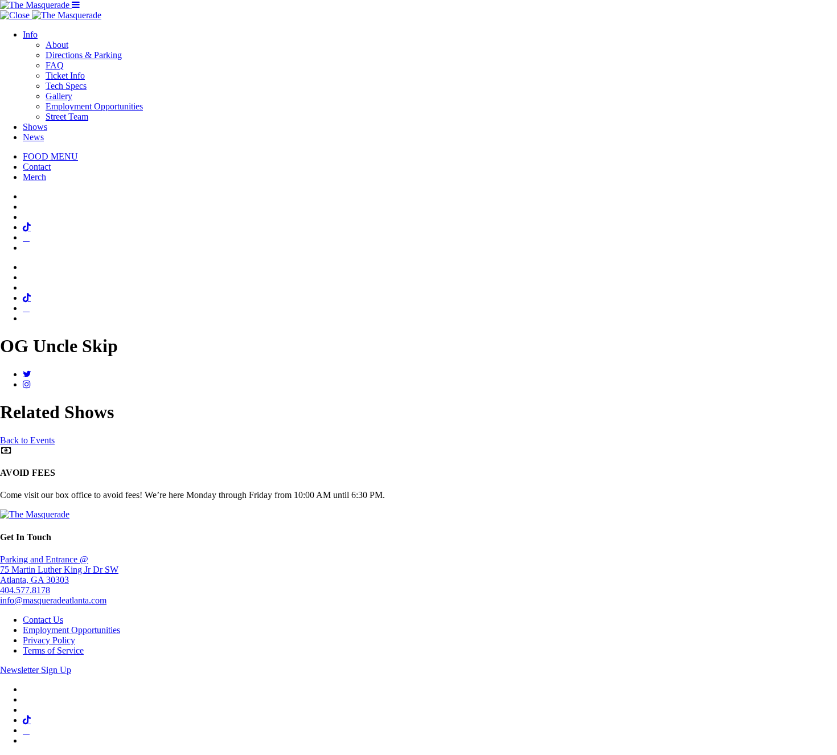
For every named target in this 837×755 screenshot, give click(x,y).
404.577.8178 (25, 590)
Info (30, 34)
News (33, 137)
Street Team (67, 116)
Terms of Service (53, 650)
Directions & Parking (84, 55)
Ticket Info (65, 75)
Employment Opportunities (94, 106)
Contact (37, 167)
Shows (35, 127)
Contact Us (43, 620)
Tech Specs (66, 86)
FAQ (55, 65)
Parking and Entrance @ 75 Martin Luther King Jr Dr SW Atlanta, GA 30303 (59, 569)
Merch (34, 177)
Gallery (59, 96)
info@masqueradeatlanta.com (53, 600)
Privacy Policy (49, 640)
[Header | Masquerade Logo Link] (36, 5)
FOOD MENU (50, 156)
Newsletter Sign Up (35, 670)
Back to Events (27, 440)
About (57, 45)
